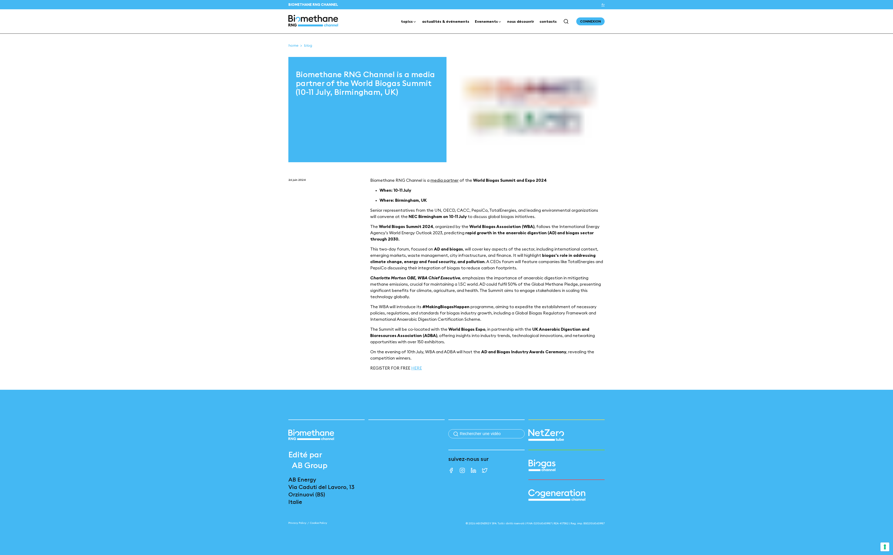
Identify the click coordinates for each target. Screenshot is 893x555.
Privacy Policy (297, 523)
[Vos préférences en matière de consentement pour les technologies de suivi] (884, 546)
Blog (308, 45)
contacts (548, 21)
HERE (416, 368)
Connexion (590, 21)
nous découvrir (520, 21)
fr (603, 4)
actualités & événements (445, 21)
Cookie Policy (318, 523)
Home (293, 45)
